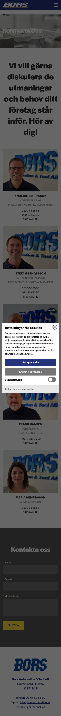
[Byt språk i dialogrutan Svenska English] (54, 327)
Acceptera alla (30, 362)
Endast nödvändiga (30, 371)
